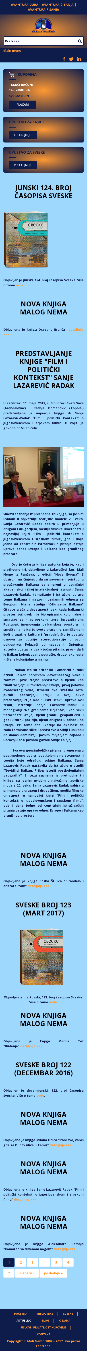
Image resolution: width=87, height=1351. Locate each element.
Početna (20, 1314)
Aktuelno (24, 1320)
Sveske (68, 1314)
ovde (20, 285)
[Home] (43, 24)
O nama (64, 1320)
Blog (45, 1320)
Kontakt (43, 1334)
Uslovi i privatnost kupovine (43, 1327)
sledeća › (27, 1273)
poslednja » (53, 1273)
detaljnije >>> (39, 886)
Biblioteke (45, 1314)
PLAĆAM (23, 104)
